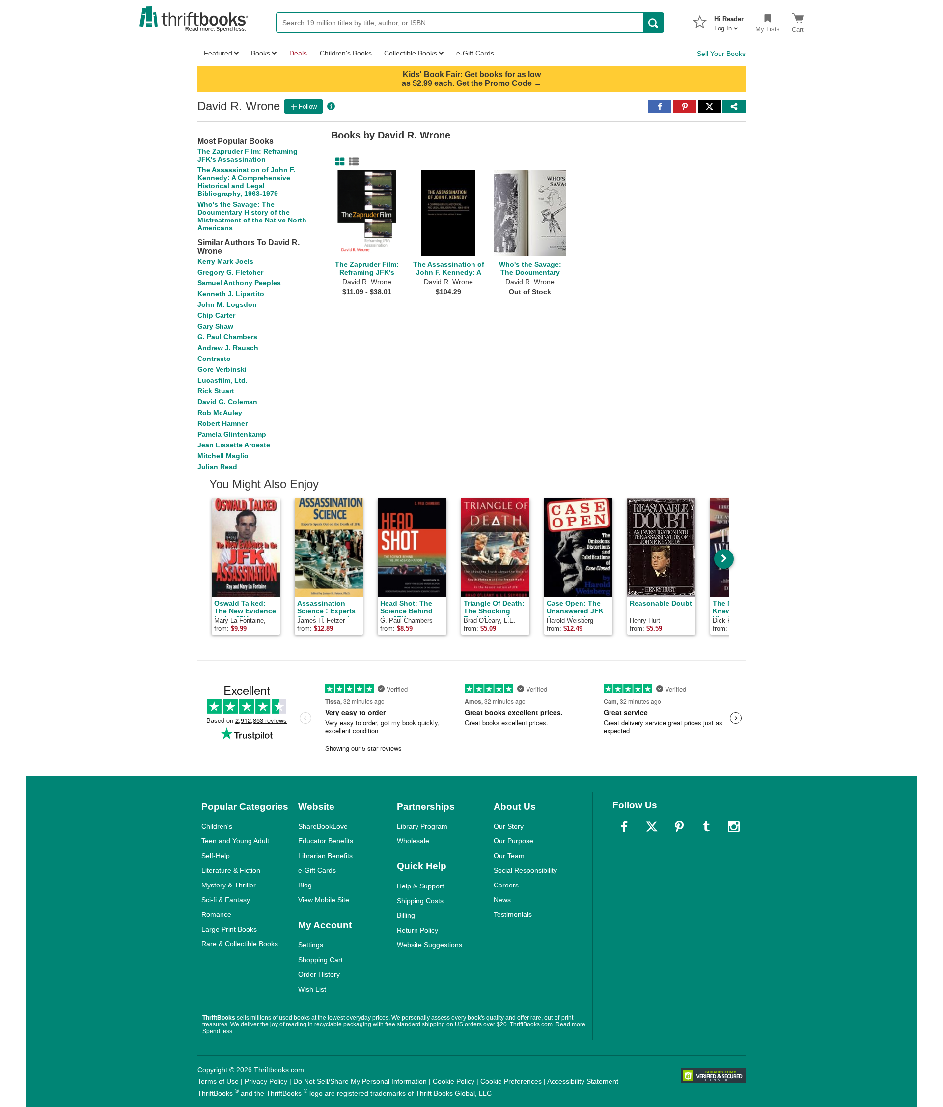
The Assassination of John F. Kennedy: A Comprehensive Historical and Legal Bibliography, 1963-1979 (246, 181)
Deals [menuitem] (298, 53)
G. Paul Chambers (227, 337)
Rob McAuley (219, 412)
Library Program (422, 826)
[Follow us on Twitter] (652, 826)
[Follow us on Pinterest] (679, 826)
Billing (406, 915)
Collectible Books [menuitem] (410, 53)
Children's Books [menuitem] (346, 53)
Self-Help (215, 855)
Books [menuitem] (260, 53)
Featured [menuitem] (218, 53)
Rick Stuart (215, 391)
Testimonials (513, 914)
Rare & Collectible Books (239, 944)
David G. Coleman (227, 402)
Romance (216, 914)
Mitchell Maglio (223, 456)
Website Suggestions (429, 945)
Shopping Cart (320, 960)
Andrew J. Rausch (227, 348)
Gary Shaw (215, 326)
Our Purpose (513, 841)
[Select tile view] (352, 161)
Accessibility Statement (582, 1081)
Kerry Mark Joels (225, 261)
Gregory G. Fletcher (230, 272)
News (502, 900)
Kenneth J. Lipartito (230, 294)
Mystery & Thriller (228, 885)
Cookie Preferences (511, 1081)
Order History (319, 974)
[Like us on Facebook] (624, 826)
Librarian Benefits (325, 855)
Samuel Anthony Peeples (239, 283)
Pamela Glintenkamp (231, 434)
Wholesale (413, 841)
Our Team (509, 855)
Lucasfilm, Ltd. (222, 380)
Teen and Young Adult (235, 841)
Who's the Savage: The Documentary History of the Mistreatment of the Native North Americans (251, 216)
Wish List (312, 989)
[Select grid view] (338, 161)
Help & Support (420, 886)
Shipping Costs (420, 901)
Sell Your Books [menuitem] (721, 53)
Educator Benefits (325, 841)
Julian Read (217, 466)
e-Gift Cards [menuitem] (475, 53)
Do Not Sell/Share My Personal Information (360, 1081)
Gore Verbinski (222, 369)
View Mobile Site (323, 900)
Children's (216, 826)
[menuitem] (729, 20)
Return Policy (417, 930)
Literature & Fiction (230, 870)
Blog (305, 885)
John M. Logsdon (227, 304)
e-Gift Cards (317, 870)
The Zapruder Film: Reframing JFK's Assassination (247, 155)
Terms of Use (218, 1081)
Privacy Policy (266, 1081)
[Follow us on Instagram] (734, 826)
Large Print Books (229, 929)
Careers (506, 885)
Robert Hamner (222, 423)
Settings (310, 945)
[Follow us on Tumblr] (706, 826)
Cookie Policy (453, 1081)
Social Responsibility (525, 870)
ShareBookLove (323, 826)
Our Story (509, 826)
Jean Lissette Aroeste (233, 445)
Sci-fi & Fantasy (225, 900)
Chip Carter (216, 315)
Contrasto (214, 358)
